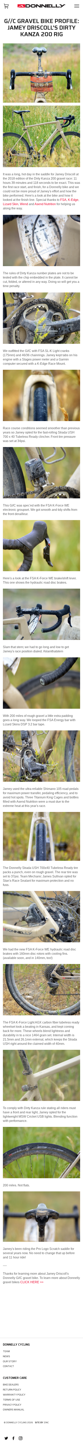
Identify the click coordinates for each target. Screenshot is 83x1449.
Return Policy (12, 1390)
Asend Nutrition (45, 204)
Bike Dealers (11, 1385)
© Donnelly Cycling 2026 (18, 1422)
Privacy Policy (12, 1405)
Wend (24, 204)
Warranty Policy (14, 1395)
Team (6, 1351)
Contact (8, 1366)
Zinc (46, 1422)
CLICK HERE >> (31, 1282)
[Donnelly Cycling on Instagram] (20, 1439)
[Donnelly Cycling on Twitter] (6, 1439)
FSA (63, 199)
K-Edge (73, 199)
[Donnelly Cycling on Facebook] (13, 1439)
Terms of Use (11, 1400)
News (6, 1356)
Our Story (10, 1361)
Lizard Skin (10, 204)
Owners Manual (13, 1410)
